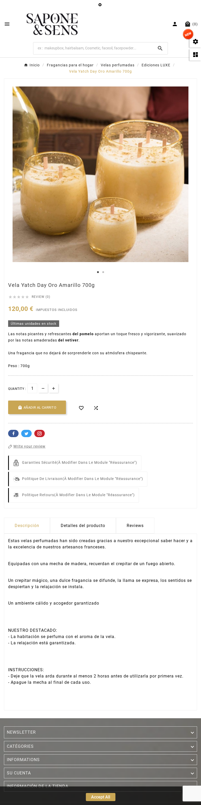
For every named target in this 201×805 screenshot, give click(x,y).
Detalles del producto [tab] (83, 525)
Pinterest (39, 433)
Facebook (13, 433)
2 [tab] (103, 272)
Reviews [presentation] (135, 525)
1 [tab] (97, 272)
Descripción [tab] (27, 525)
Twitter (26, 433)
